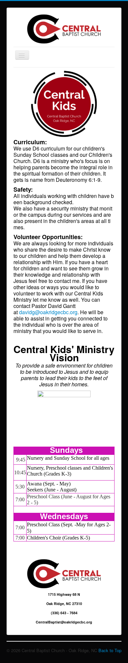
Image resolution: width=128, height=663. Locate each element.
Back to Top (109, 650)
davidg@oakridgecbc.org (48, 312)
